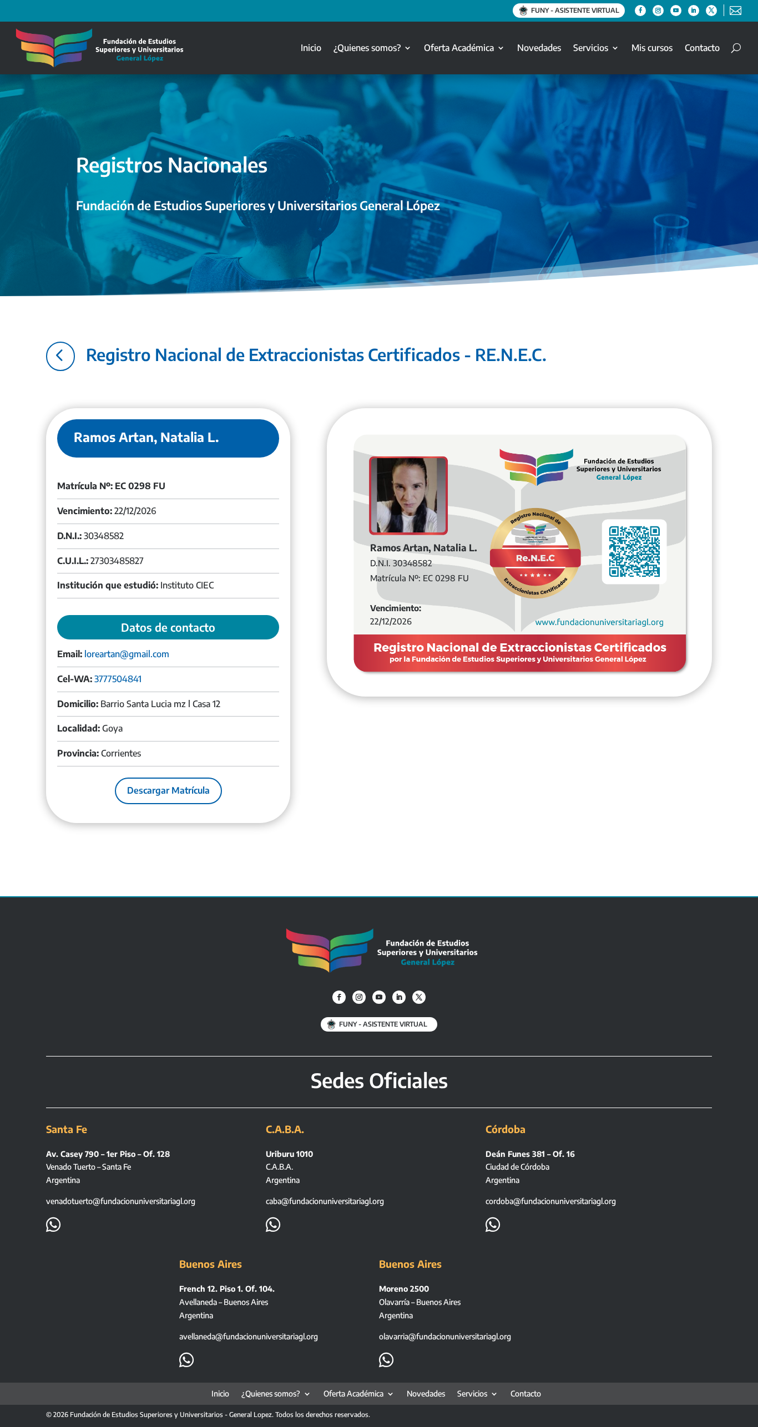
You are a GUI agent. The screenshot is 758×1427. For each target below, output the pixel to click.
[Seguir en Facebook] (640, 10)
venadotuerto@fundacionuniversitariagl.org (120, 1201)
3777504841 (118, 678)
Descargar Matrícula (168, 790)
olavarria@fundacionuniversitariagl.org (445, 1336)
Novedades (539, 47)
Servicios (590, 47)
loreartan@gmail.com (126, 653)
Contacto (702, 47)
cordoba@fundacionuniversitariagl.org (551, 1201)
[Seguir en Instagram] (658, 10)
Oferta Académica (459, 47)
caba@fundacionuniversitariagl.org (325, 1201)
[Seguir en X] (711, 10)
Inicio (311, 47)
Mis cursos (652, 47)
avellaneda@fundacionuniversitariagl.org (248, 1336)
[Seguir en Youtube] (675, 10)
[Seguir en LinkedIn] (693, 10)
